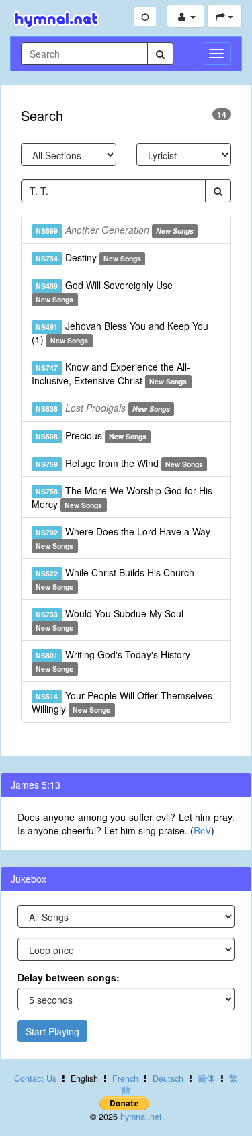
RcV (202, 830)
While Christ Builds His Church (115, 579)
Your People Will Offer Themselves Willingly (122, 702)
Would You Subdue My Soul (109, 620)
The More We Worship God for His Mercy (122, 497)
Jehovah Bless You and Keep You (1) (120, 332)
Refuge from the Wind (119, 463)
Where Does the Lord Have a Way (123, 538)
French (125, 1078)
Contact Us (35, 1078)
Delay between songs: (68, 977)
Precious (91, 435)
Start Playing (52, 1031)
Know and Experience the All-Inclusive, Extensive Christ (111, 373)
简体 (206, 1078)
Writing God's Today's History (113, 661)
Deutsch (168, 1078)
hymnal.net (141, 1116)
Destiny (88, 257)
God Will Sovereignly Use (104, 291)
